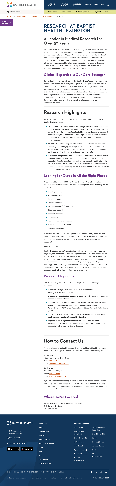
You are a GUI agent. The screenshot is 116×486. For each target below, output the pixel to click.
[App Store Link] (13, 449)
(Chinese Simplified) (79, 433)
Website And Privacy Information (17, 478)
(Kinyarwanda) (97, 455)
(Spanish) (80, 454)
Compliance (53, 478)
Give (106, 12)
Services (42, 435)
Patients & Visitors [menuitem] (64, 5)
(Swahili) (98, 434)
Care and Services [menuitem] (51, 5)
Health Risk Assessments (47, 443)
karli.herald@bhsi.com (57, 376)
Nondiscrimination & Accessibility (71, 478)
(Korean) (79, 442)
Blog (40, 455)
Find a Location (53, 12)
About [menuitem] (96, 5)
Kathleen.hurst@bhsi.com (59, 363)
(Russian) (80, 450)
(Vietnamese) (79, 459)
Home (9, 472)
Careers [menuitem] (88, 5)
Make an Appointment (83, 12)
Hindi (94, 450)
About (41, 427)
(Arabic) (79, 427)
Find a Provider (67, 12)
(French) (80, 438)
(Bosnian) (99, 446)
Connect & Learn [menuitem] (77, 5)
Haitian (94, 438)
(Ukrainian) (98, 429)
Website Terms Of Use (39, 478)
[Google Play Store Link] (27, 449)
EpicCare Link (43, 459)
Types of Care (44, 431)
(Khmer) (98, 442)
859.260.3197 (54, 361)
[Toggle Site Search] (108, 5)
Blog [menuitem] (102, 5)
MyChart (98, 12)
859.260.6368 (54, 373)
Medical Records (44, 439)
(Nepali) (78, 446)
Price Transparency (45, 463)
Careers (41, 447)
